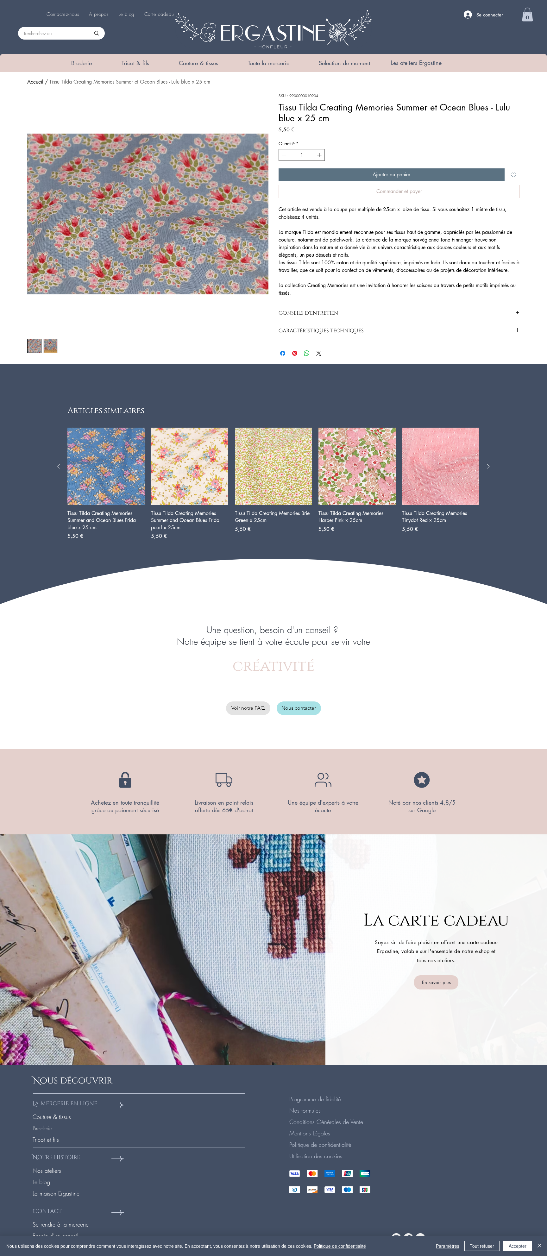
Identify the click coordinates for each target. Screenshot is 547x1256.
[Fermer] (539, 1246)
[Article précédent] (58, 466)
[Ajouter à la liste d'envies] (513, 174)
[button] (81, 63)
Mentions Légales (309, 1133)
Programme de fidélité (315, 1099)
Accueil (35, 81)
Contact (47, 1211)
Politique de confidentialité (320, 1144)
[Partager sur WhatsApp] (307, 353)
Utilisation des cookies (315, 1156)
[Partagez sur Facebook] (282, 353)
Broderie (42, 1128)
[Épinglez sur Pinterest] (295, 353)
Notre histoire (56, 1157)
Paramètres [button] (447, 1246)
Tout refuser (482, 1246)
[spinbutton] (301, 154)
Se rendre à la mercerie (61, 1224)
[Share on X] (319, 353)
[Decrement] (283, 154)
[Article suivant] (488, 466)
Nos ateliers (47, 1170)
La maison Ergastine (56, 1193)
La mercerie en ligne (65, 1104)
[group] (273, 484)
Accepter (517, 1246)
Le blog (41, 1182)
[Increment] (320, 154)
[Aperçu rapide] (106, 466)
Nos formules (305, 1110)
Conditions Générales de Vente (326, 1122)
